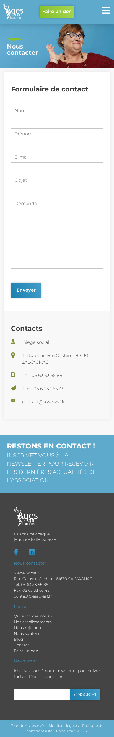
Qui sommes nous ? (33, 616)
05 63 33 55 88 (34, 584)
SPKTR (81, 731)
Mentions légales (64, 725)
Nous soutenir (27, 633)
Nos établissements (33, 621)
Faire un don (57, 11)
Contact (21, 645)
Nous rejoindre (28, 627)
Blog (18, 639)
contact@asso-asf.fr (33, 596)
